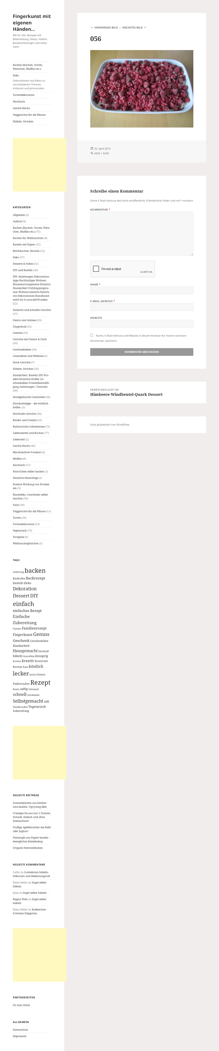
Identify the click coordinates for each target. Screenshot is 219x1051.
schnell (20, 694)
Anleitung (18, 571)
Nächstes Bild (132, 27)
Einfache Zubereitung (25, 619)
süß (46, 701)
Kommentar (100, 209)
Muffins (17, 458)
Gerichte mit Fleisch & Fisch (30, 339)
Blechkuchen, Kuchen (26, 251)
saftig (24, 689)
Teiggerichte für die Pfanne (29, 115)
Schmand (33, 689)
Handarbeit (21, 646)
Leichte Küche (21, 108)
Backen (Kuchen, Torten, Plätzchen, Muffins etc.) (28, 67)
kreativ (28, 660)
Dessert (21, 595)
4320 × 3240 (101, 153)
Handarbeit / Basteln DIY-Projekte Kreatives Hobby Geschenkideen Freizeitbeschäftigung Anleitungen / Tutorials (31, 381)
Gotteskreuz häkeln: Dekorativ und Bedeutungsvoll (31, 874)
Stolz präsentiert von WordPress (109, 424)
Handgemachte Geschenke (29, 397)
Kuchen (17, 666)
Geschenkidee (39, 641)
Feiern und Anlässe (24, 320)
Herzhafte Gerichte (24, 414)
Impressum (19, 1036)
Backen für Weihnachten (28, 238)
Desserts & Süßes (23, 264)
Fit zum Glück (21, 1005)
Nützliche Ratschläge (25, 478)
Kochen (17, 661)
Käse (25, 666)
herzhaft (43, 651)
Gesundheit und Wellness (28, 356)
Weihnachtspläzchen (25, 543)
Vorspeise (18, 537)
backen (35, 570)
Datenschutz (20, 1030)
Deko (29, 82)
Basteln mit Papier (24, 244)
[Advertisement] (39, 164)
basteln (18, 583)
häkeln (18, 656)
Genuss (41, 634)
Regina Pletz (20, 899)
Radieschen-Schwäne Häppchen (30, 911)
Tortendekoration (23, 95)
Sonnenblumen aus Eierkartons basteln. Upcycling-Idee (30, 805)
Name (95, 284)
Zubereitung (21, 711)
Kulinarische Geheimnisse (29, 426)
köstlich (36, 666)
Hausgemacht (25, 650)
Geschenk (21, 640)
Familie (17, 628)
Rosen (16, 689)
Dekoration (25, 589)
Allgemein (19, 215)
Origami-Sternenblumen (28, 848)
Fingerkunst (23, 634)
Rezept (40, 682)
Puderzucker (21, 684)
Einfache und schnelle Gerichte (32, 310)
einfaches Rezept (27, 610)
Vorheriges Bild (106, 27)
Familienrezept (34, 628)
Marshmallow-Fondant (27, 452)
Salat (16, 505)
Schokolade (33, 694)
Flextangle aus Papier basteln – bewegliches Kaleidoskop (31, 839)
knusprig (41, 656)
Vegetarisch (20, 530)
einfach (23, 604)
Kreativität (41, 661)
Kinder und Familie (25, 420)
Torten (17, 518)
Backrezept (35, 578)
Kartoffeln (29, 656)
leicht (33, 674)
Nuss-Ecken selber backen (28, 471)
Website (96, 318)
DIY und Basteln (23, 270)
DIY (34, 595)
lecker (21, 673)
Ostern (40, 674)
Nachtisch (19, 101)
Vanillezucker (20, 706)
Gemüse (17, 333)
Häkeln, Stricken (23, 121)
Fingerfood (19, 326)
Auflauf (17, 221)
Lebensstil (19, 439)
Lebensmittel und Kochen (28, 433)
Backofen (19, 578)
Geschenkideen (22, 349)
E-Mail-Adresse (102, 301)
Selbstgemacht (28, 701)
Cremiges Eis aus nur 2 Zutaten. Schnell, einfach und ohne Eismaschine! (32, 817)
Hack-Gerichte (22, 362)
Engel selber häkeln (35, 893)
